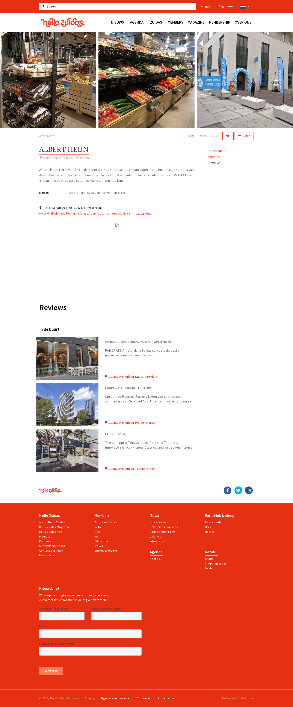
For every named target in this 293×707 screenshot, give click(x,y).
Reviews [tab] (214, 163)
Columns (155, 536)
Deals (209, 568)
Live (97, 532)
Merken (44, 193)
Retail (99, 527)
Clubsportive (116, 434)
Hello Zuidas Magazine (54, 527)
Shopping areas (216, 563)
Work (98, 536)
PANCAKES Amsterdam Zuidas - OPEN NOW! (138, 342)
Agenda (156, 552)
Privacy (89, 698)
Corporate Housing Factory (128, 388)
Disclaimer (143, 698)
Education (101, 541)
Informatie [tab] (217, 151)
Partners (45, 541)
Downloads (46, 555)
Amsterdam (164, 698)
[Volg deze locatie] (228, 136)
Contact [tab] (214, 157)
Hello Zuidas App (50, 532)
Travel (99, 546)
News (154, 515)
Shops (209, 559)
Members (45, 536)
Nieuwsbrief (49, 588)
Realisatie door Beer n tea (238, 698)
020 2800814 (144, 213)
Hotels (209, 532)
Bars (208, 527)
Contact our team (51, 550)
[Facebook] (227, 490)
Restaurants (213, 522)
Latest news (158, 522)
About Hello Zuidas (52, 522)
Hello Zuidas (49, 515)
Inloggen (206, 6)
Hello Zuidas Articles (164, 527)
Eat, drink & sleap (107, 522)
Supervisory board (52, 546)
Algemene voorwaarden (116, 698)
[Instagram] (249, 490)
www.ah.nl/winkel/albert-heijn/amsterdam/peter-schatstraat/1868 (84, 213)
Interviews (157, 541)
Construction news (162, 532)
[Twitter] (238, 490)
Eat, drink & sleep (219, 515)
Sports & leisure (106, 550)
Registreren (226, 6)
